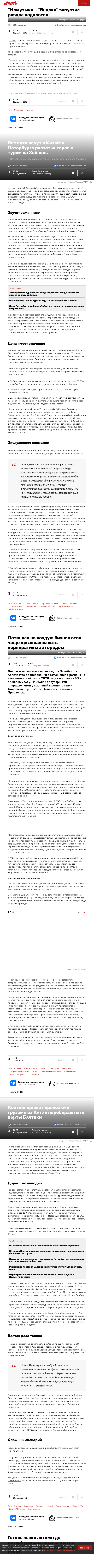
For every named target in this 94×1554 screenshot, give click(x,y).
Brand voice (34, 1074)
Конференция (22, 1074)
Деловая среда (53, 1068)
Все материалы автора (42, 33)
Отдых (27, 603)
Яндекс (12, 40)
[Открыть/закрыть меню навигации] (70, 3)
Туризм (35, 603)
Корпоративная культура (18, 1071)
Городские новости (66, 606)
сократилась (14, 1480)
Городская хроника (15, 609)
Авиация (73, 603)
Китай (64, 603)
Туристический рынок (50, 603)
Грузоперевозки (34, 1509)
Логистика (28, 1506)
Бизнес (11, 1074)
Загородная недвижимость (50, 1071)
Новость (29, 110)
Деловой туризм (30, 1068)
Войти (84, 3)
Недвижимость (70, 1071)
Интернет (18, 110)
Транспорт (40, 1506)
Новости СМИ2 (15, 127)
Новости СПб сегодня (47, 606)
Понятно (84, 1548)
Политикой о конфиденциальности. (59, 1550)
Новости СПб (30, 606)
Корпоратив (66, 1068)
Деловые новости (15, 606)
